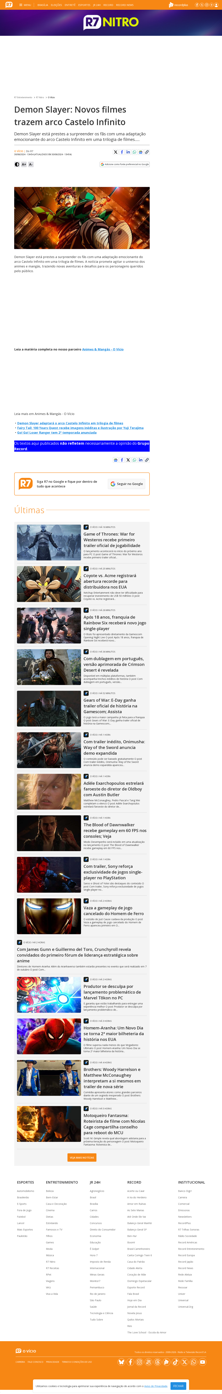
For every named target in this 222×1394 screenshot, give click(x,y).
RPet (48, 1274)
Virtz (48, 1287)
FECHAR (178, 1386)
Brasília (42, 5)
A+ (24, 164)
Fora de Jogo (24, 1210)
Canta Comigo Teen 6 (139, 1255)
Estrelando (52, 1223)
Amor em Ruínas (136, 1203)
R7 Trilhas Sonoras (188, 1229)
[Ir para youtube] (202, 1362)
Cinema (50, 1210)
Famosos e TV (54, 1229)
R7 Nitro (40, 97)
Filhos (49, 1236)
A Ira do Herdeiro (137, 1197)
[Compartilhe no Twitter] (116, 152)
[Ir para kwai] (148, 1362)
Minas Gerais (97, 1274)
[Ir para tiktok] (175, 1362)
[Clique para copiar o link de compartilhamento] (147, 152)
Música (50, 1255)
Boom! (131, 1242)
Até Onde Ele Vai (136, 1216)
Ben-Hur (132, 1236)
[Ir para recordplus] (166, 1362)
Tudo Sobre (96, 1319)
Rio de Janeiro (97, 1293)
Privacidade (52, 1361)
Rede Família (185, 1281)
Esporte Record (136, 1287)
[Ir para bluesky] (121, 1362)
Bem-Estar (52, 1197)
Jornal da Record (136, 1306)
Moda (49, 1248)
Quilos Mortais (135, 1319)
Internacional (97, 1268)
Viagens (50, 1281)
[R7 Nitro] (111, 23)
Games (50, 1242)
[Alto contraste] (17, 164)
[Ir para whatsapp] (193, 1362)
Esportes (84, 5)
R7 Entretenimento (23, 97)
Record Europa (186, 1255)
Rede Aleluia (185, 1274)
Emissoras (184, 1210)
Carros (93, 1210)
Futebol (21, 1216)
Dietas (49, 1216)
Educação (95, 1242)
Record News (125, 5)
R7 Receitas (52, 1268)
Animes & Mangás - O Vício (103, 349)
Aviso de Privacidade (155, 1386)
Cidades (94, 1216)
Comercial (183, 1203)
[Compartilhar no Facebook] (122, 152)
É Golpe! (94, 1248)
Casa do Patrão (136, 1261)
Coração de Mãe (136, 1274)
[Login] (216, 5)
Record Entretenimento (191, 1248)
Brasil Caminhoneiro (138, 1248)
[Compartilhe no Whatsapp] (134, 152)
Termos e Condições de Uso (77, 1361)
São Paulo (95, 1300)
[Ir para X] (202, 5)
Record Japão (185, 1261)
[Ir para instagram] (207, 5)
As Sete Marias (135, 1210)
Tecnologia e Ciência (101, 1313)
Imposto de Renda (100, 1261)
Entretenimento (62, 1182)
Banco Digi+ (185, 1191)
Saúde (93, 1306)
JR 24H (97, 5)
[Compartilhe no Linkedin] (128, 152)
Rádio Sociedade (187, 1236)
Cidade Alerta (134, 1268)
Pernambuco (97, 1287)
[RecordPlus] (178, 4)
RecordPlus (184, 1223)
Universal (183, 1300)
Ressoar (182, 1287)
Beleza (50, 1191)
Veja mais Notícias (82, 1157)
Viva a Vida (52, 1293)
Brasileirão (23, 1197)
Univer (181, 1293)
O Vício (51, 97)
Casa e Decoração (56, 1203)
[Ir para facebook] (197, 5)
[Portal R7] (9, 4)
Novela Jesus (134, 1313)
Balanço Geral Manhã (139, 1223)
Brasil (93, 1197)
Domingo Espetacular (139, 1281)
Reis (129, 1326)
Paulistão (22, 1236)
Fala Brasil (133, 1293)
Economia (95, 1236)
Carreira (182, 1197)
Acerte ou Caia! (135, 1191)
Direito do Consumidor (103, 1229)
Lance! (20, 1223)
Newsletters (185, 1216)
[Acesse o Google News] (141, 152)
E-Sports (22, 1203)
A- (31, 164)
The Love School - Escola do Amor (146, 1332)
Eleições (56, 5)
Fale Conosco (35, 1361)
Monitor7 (95, 1281)
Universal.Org (185, 1306)
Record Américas (187, 1242)
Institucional (191, 1182)
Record (108, 5)
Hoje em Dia (134, 1300)
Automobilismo (25, 1191)
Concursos (96, 1223)
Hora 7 (93, 1255)
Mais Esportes (25, 1229)
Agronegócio (97, 1191)
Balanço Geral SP (137, 1229)
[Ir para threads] (157, 1362)
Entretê (70, 5)
